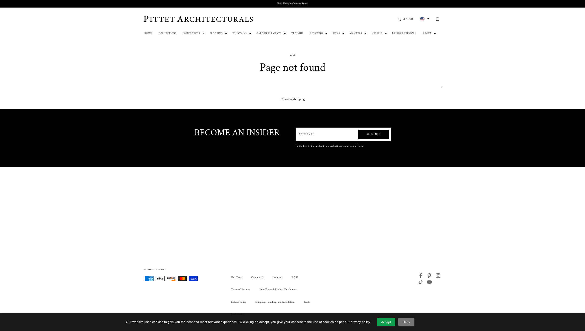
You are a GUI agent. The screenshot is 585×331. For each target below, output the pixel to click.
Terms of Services (240, 289)
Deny (406, 322)
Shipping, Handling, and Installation (274, 302)
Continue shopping (293, 99)
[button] (405, 19)
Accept (386, 322)
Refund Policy (238, 302)
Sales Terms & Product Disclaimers (278, 289)
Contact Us (257, 277)
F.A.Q (294, 277)
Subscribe (373, 134)
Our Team (236, 277)
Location (277, 277)
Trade (307, 302)
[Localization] (424, 19)
